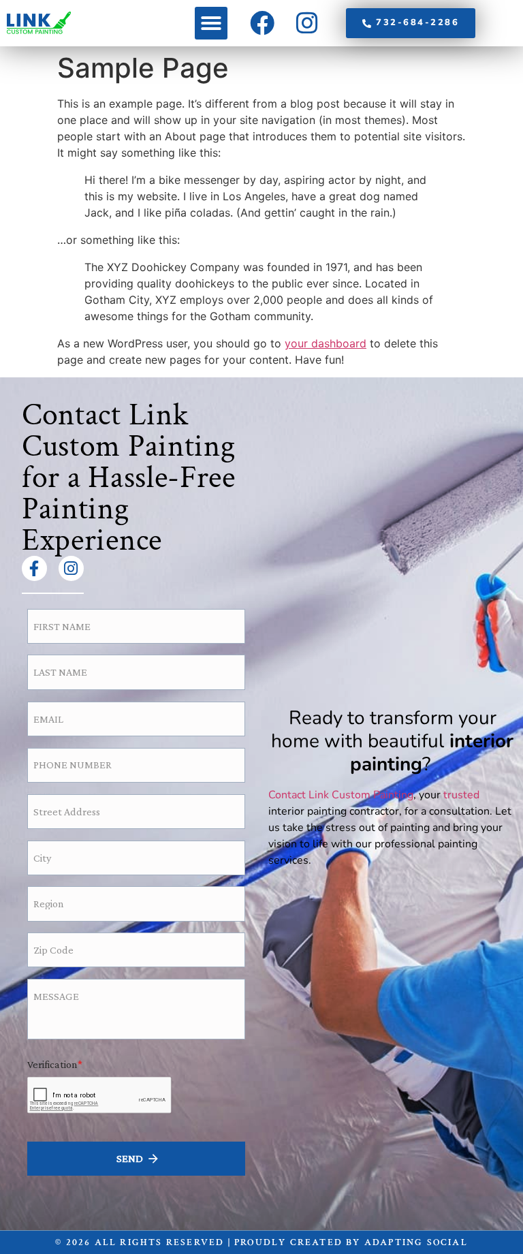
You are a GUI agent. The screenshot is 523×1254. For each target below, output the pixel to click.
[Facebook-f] (34, 568)
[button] (211, 23)
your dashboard (325, 343)
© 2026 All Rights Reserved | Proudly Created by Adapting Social (261, 1242)
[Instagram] (71, 568)
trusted (461, 794)
